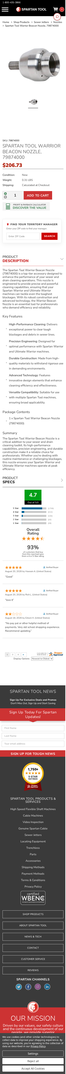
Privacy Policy (33, 886)
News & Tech (33, 936)
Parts (33, 854)
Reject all (33, 1061)
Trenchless (33, 848)
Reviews (33, 970)
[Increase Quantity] (5, 193)
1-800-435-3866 (11, 2)
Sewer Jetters (33, 835)
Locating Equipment (33, 841)
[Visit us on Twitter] (19, 987)
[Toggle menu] (5, 9)
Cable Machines (33, 815)
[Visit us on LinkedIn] (47, 987)
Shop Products (33, 914)
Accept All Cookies (33, 1068)
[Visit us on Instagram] (38, 987)
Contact (33, 947)
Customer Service (33, 959)
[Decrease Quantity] (5, 197)
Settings (33, 1053)
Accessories (33, 861)
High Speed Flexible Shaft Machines (33, 809)
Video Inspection (33, 822)
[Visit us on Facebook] (28, 987)
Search (49, 236)
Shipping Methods (33, 867)
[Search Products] (57, 16)
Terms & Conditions (33, 880)
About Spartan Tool (33, 925)
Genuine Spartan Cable (33, 828)
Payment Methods (33, 873)
